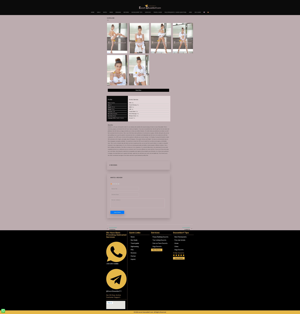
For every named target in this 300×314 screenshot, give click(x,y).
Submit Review (117, 212)
